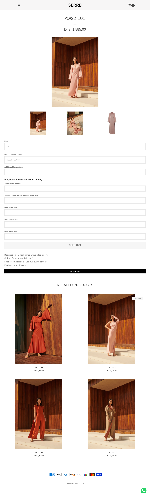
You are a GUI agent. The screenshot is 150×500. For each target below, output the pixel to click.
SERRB (81, 484)
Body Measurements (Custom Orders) (23, 179)
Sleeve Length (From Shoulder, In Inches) (21, 195)
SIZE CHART (75, 271)
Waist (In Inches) (11, 219)
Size (6, 141)
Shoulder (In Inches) (12, 183)
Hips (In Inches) (10, 231)
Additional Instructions (13, 167)
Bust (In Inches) (10, 207)
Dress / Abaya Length (13, 154)
